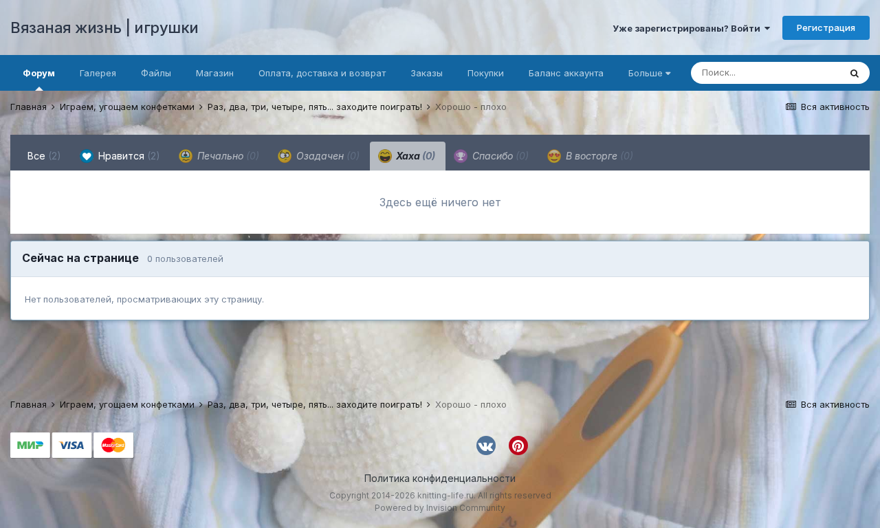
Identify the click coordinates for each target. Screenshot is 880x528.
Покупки (486, 72)
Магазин (215, 72)
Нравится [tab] (128, 156)
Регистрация (826, 27)
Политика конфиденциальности (440, 478)
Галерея (98, 72)
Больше (645, 72)
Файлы (156, 72)
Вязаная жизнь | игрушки (104, 27)
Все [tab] (44, 156)
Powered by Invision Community (440, 508)
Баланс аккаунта (566, 72)
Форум (39, 72)
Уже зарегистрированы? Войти (688, 28)
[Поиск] (854, 73)
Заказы (426, 72)
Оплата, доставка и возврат (322, 72)
